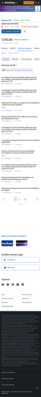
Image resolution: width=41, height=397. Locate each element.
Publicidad (25, 298)
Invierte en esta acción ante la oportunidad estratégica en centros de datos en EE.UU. (18, 152)
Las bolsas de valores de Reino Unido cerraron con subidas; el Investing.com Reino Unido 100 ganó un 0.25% (19, 129)
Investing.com (8, 83)
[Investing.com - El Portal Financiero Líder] (11, 3)
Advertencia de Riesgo (8, 385)
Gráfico (13, 48)
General (5, 48)
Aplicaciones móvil (7, 298)
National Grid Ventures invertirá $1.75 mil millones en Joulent (20, 189)
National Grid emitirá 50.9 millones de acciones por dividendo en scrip (19, 118)
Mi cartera (5, 302)
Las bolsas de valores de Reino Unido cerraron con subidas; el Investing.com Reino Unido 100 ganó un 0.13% (19, 92)
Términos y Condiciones (8, 372)
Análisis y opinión (13, 53)
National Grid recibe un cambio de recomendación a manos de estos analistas (20, 104)
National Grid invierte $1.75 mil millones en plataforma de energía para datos (17, 178)
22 (25, 199)
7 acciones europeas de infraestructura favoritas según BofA (20, 141)
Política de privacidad (8, 378)
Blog (3, 294)
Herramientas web (7, 306)
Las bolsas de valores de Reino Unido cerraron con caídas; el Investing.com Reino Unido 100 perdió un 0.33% (19, 167)
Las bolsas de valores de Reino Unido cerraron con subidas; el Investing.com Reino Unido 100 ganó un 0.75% (19, 79)
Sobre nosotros (27, 294)
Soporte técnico (27, 302)
